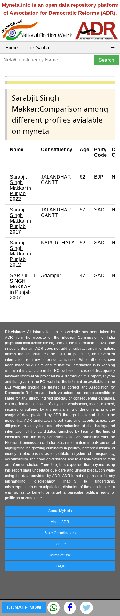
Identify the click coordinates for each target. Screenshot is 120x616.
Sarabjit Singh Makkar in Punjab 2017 (20, 221)
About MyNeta (60, 511)
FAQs (60, 566)
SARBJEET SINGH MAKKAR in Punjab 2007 (23, 286)
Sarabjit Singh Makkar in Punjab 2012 (20, 253)
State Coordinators (60, 533)
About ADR (60, 522)
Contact (60, 544)
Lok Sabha (38, 47)
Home (11, 47)
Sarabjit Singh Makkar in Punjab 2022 (20, 188)
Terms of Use (60, 555)
